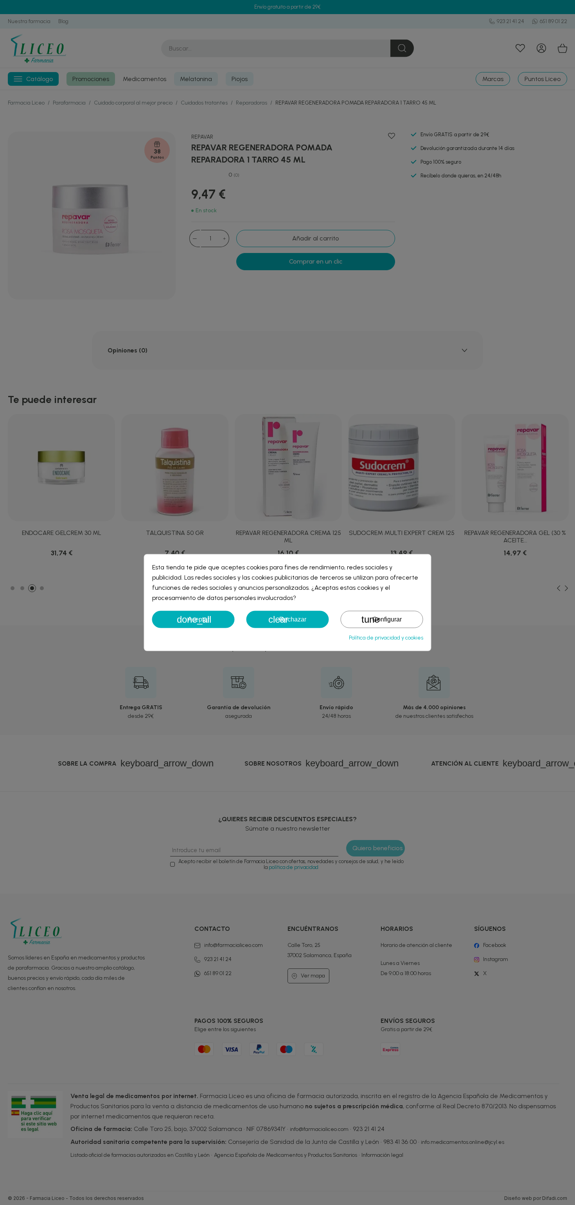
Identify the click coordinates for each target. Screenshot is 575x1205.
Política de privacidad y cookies (386, 637)
